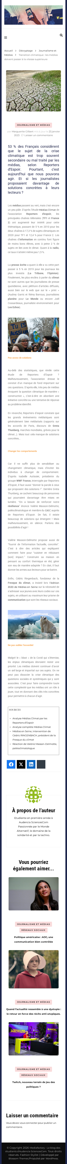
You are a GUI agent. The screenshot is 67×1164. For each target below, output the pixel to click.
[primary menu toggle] (6, 37)
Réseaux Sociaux (33, 930)
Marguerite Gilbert (22, 131)
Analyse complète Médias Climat (32, 727)
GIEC (48, 510)
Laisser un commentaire (38, 135)
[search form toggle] (61, 35)
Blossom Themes (18, 1158)
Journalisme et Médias (33, 125)
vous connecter (28, 1122)
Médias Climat (47, 209)
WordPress (52, 1158)
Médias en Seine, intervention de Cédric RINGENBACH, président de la (34, 735)
